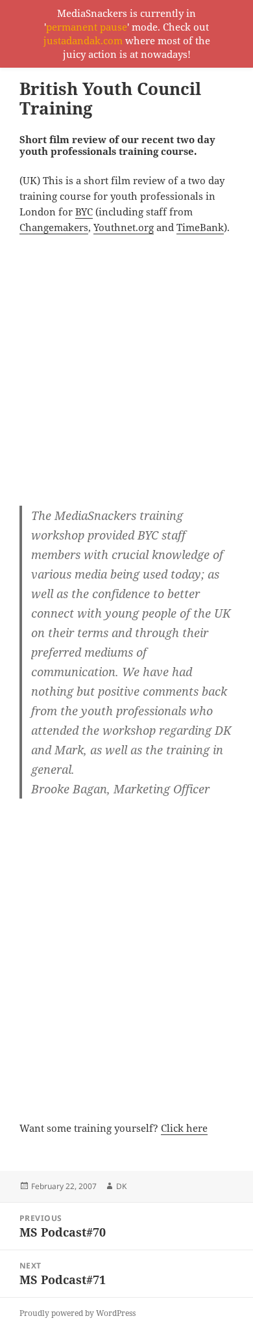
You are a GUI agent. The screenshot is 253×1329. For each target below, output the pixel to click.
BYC (84, 211)
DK (121, 1186)
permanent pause (86, 26)
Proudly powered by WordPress (77, 1313)
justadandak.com (83, 40)
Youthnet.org (123, 227)
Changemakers (53, 227)
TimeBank (200, 227)
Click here (184, 1127)
